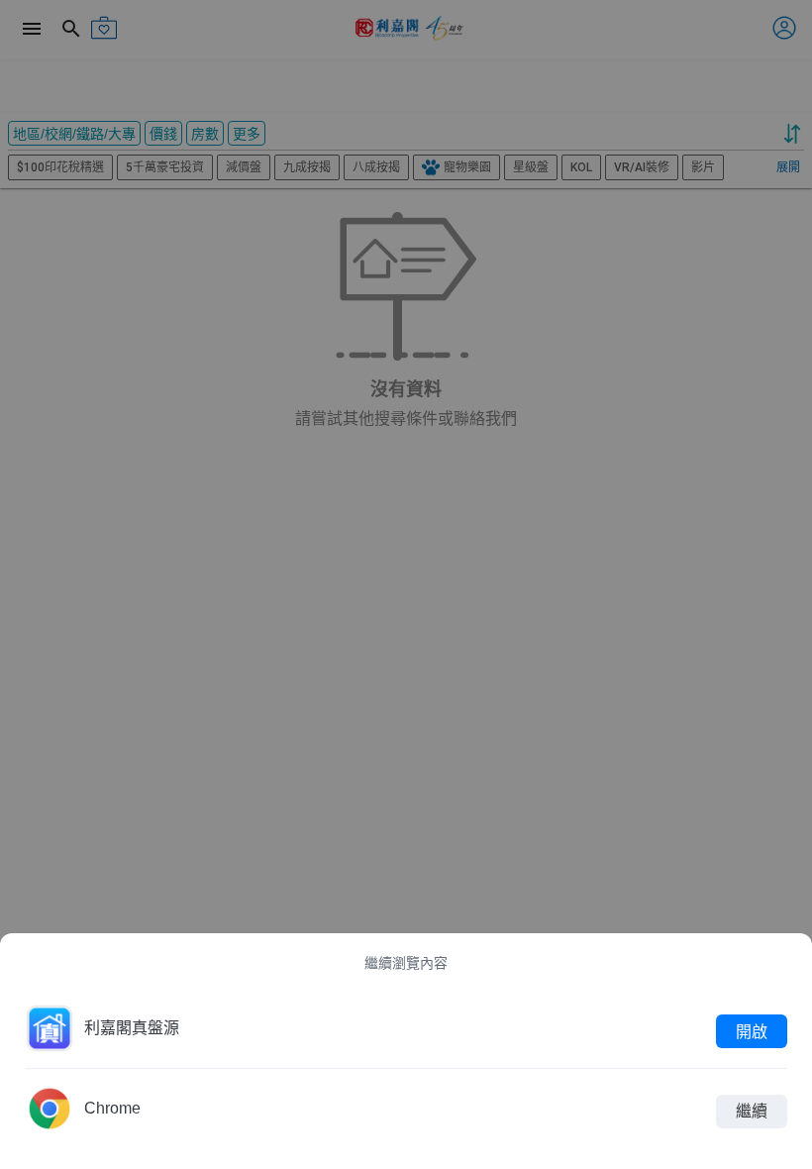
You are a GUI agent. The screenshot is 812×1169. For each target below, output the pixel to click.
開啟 (751, 1030)
